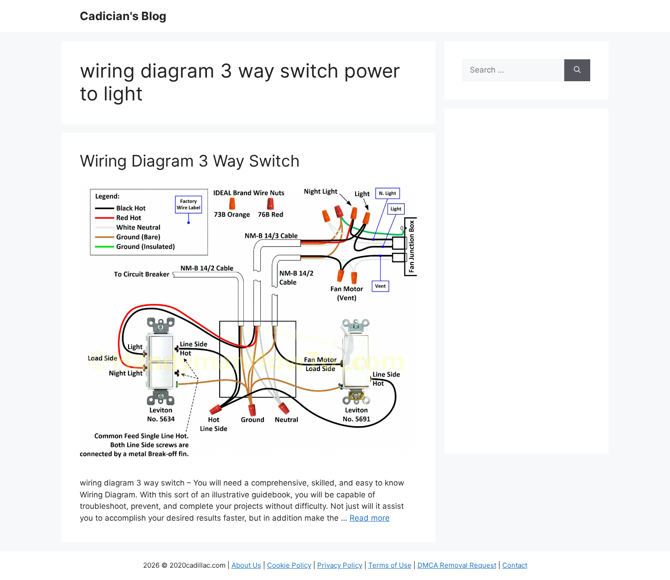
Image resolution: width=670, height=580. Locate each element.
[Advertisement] (526, 287)
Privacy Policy (339, 565)
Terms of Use (390, 565)
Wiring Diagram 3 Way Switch (190, 160)
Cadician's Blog (123, 16)
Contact (514, 565)
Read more (370, 518)
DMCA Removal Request (456, 565)
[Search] (577, 70)
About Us (246, 565)
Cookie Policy (289, 565)
